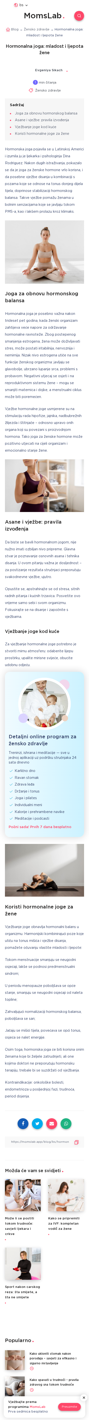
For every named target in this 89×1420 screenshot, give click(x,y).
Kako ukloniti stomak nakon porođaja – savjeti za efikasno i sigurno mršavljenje (53, 1358)
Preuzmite (69, 1406)
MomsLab (43, 16)
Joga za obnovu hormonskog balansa (46, 113)
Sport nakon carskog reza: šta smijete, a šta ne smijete (22, 1292)
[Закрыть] (83, 1397)
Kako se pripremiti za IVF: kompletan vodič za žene (64, 1223)
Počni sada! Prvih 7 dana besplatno (40, 827)
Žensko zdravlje (48, 90)
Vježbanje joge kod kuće (35, 127)
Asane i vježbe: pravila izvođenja (42, 120)
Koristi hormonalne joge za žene (42, 133)
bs (21, 5)
